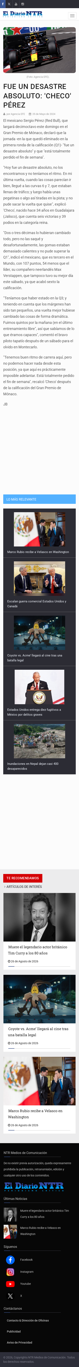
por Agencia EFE (15, 113)
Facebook (26, 1259)
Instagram (26, 1271)
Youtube (25, 1283)
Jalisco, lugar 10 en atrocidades (28, 770)
